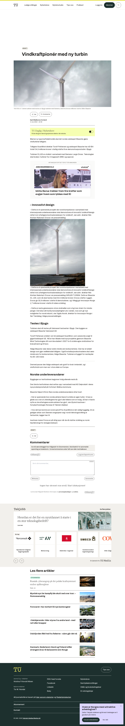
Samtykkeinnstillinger (89, 683)
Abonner (109, 5)
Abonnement (19, 704)
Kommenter (46, 114)
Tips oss (106, 670)
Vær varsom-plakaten (45, 697)
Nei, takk (105, 720)
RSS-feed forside (54, 679)
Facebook (51, 683)
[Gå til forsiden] (16, 5)
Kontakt (17, 710)
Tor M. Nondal (19, 689)
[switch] (91, 132)
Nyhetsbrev (85, 679)
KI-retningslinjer (86, 691)
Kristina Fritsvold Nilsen (23, 681)
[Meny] (118, 5)
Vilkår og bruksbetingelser (90, 687)
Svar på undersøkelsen (91, 720)
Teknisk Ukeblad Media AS (31, 718)
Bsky (49, 691)
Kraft (25, 48)
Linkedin (50, 687)
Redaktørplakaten (63, 697)
